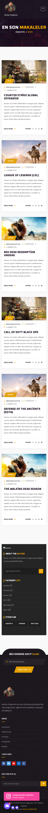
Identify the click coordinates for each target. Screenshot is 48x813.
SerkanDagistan (13, 87)
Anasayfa (6, 727)
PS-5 (9, 81)
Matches (35, 623)
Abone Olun (23, 669)
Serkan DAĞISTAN (30, 809)
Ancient (11, 394)
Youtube (5, 737)
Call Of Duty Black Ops (21, 332)
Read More (8, 129)
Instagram (6, 741)
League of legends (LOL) (21, 175)
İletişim (4, 746)
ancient (6, 585)
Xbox (5, 610)
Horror (10, 238)
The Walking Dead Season (22, 489)
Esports (9, 623)
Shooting (7, 605)
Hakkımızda (6, 732)
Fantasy (11, 161)
